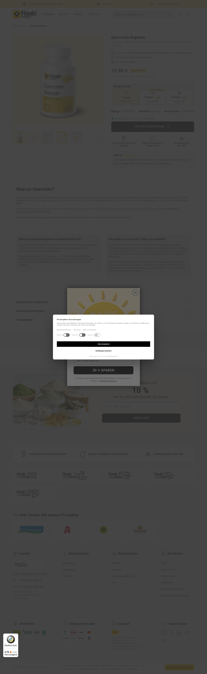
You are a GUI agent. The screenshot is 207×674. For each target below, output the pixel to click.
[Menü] (16, 635)
